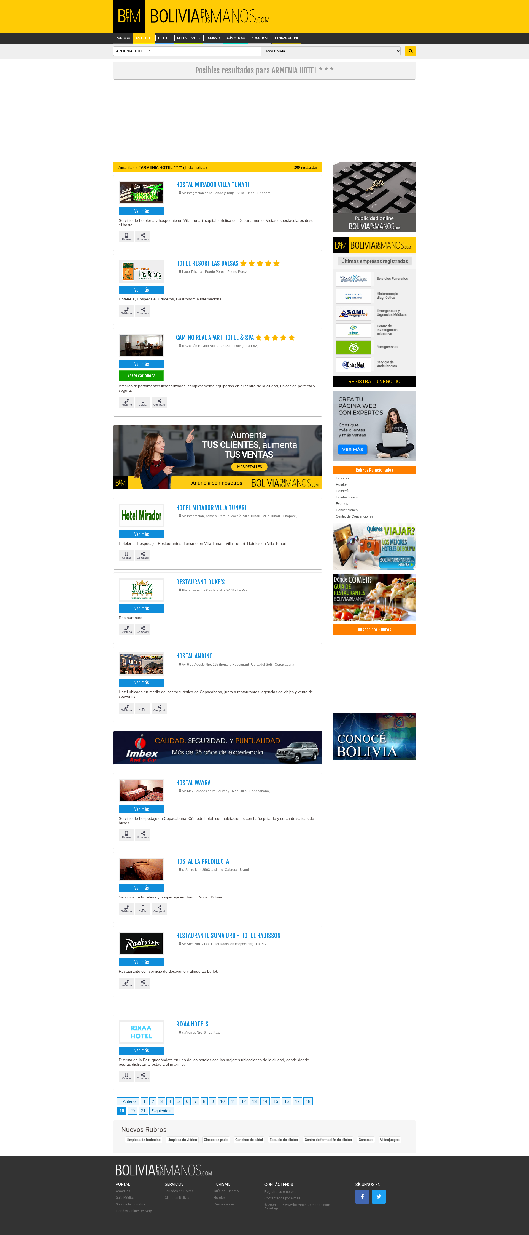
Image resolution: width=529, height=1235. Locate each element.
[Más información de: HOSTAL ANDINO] (141, 664)
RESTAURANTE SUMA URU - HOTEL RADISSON (228, 935)
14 (265, 1101)
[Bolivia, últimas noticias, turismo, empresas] (164, 1175)
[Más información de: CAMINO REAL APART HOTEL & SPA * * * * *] (141, 346)
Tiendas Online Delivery (134, 1211)
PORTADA (123, 38)
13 (254, 1101)
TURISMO (213, 38)
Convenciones (347, 510)
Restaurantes (224, 1204)
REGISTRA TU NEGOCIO (374, 381)
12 (243, 1101)
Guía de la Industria (130, 1204)
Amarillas (123, 1191)
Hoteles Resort (347, 497)
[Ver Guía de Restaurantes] (374, 597)
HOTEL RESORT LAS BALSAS (208, 263)
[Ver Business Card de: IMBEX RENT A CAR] (217, 748)
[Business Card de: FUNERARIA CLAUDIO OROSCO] (374, 285)
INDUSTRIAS (260, 38)
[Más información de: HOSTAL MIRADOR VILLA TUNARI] (141, 193)
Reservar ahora (141, 375)
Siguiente (162, 1110)
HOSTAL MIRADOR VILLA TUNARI (212, 184)
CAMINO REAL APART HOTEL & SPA (215, 337)
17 (297, 1101)
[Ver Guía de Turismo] (374, 736)
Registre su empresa (280, 1192)
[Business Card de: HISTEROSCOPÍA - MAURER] (374, 303)
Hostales (342, 478)
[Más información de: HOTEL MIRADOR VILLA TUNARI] (141, 516)
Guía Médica (125, 1198)
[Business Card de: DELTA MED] (374, 371)
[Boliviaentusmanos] (129, 21)
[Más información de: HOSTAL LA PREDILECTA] (141, 870)
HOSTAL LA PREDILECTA (202, 861)
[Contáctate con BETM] (374, 196)
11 (233, 1101)
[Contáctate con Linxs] (374, 425)
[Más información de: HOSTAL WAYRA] (141, 791)
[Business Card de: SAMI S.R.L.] (374, 320)
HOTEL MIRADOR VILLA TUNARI (211, 507)
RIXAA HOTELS (192, 1024)
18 (308, 1101)
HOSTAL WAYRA (193, 782)
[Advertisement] (264, 121)
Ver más (141, 211)
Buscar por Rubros (374, 630)
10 (222, 1101)
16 (286, 1101)
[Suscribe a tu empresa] (217, 457)
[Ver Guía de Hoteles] (374, 546)
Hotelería (343, 491)
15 (276, 1101)
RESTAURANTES (188, 38)
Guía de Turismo (226, 1191)
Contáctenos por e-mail (282, 1198)
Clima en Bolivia (177, 1198)
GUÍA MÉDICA (235, 38)
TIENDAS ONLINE (286, 38)
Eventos (342, 504)
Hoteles (341, 485)
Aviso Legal (271, 1208)
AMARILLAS (144, 38)
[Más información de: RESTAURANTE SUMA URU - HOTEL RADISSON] (141, 944)
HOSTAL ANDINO (194, 656)
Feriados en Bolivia (179, 1191)
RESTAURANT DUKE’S (200, 582)
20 (132, 1110)
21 (143, 1110)
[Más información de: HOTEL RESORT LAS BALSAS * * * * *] (141, 272)
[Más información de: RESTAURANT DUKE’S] (141, 590)
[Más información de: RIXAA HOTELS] (141, 1032)
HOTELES (164, 38)
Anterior (128, 1101)
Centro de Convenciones (354, 516)
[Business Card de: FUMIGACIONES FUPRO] (374, 354)
